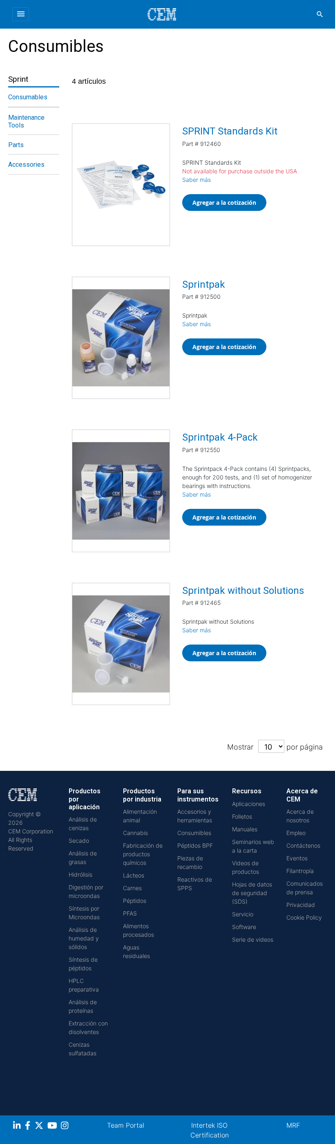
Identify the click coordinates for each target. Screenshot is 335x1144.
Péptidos (134, 900)
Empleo (296, 832)
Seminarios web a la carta (253, 846)
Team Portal (125, 1125)
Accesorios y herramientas (194, 816)
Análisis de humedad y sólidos (84, 938)
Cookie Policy (304, 917)
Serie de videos (252, 939)
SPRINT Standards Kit (229, 131)
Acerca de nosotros (300, 816)
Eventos (297, 858)
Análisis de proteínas (83, 1006)
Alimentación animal (140, 816)
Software (244, 926)
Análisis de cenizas (83, 823)
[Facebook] (30, 1127)
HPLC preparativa (84, 985)
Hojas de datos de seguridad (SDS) (252, 893)
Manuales (244, 829)
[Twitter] (40, 1127)
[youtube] (53, 1127)
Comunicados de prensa (304, 887)
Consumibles (194, 832)
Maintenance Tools (26, 121)
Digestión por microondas (86, 891)
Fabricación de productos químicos (143, 854)
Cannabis (135, 832)
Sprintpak (203, 284)
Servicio (242, 914)
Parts (16, 145)
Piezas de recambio (190, 862)
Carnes (132, 887)
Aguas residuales (136, 951)
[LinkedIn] (17, 1127)
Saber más (196, 179)
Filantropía (300, 870)
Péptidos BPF (195, 845)
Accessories (26, 164)
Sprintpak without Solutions (243, 590)
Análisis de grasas (83, 857)
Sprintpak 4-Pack (220, 437)
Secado (79, 840)
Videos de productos (245, 867)
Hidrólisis (80, 874)
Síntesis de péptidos (83, 964)
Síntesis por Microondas (84, 912)
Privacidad (300, 904)
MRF (293, 1125)
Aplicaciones (248, 803)
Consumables (27, 97)
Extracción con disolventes (88, 1027)
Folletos (242, 816)
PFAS (130, 913)
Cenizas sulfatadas (82, 1049)
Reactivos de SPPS (194, 883)
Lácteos (133, 875)
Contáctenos (303, 845)
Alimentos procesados (138, 930)
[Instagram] (65, 1127)
